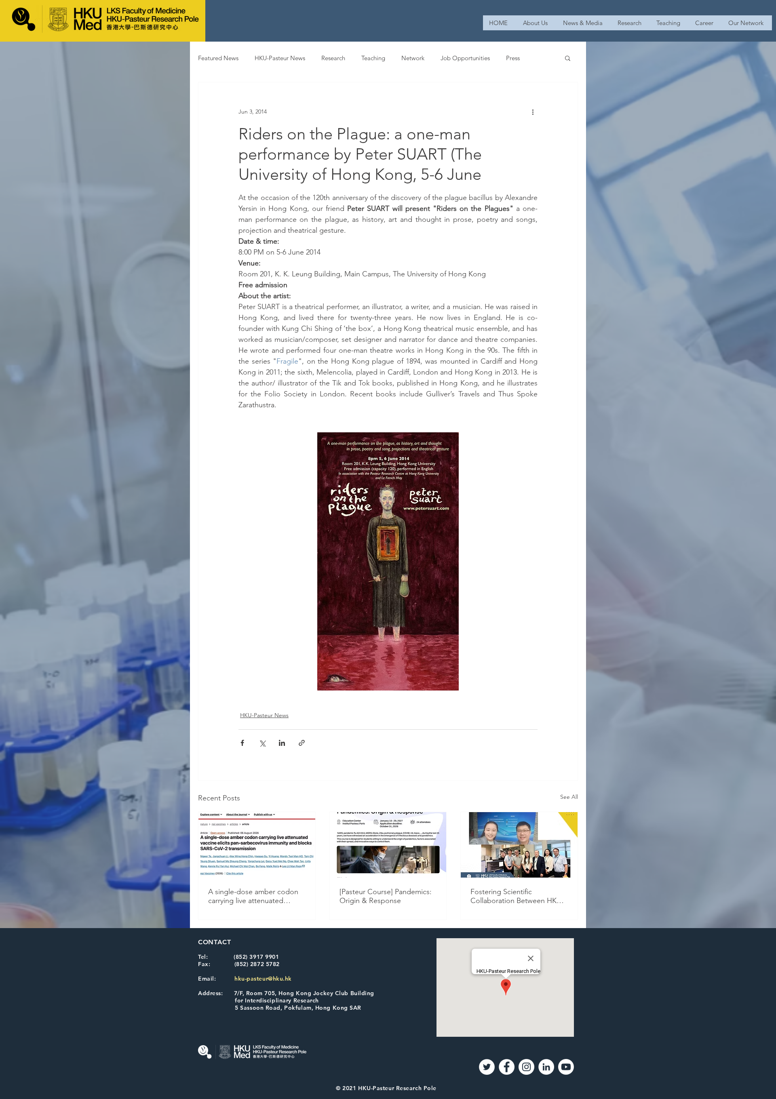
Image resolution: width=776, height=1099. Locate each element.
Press (513, 58)
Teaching (373, 58)
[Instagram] (526, 1067)
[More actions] (533, 111)
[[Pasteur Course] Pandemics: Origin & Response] (388, 845)
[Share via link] (302, 743)
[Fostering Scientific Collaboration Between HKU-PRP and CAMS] (519, 845)
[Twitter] (487, 1067)
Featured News (218, 58)
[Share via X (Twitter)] (262, 743)
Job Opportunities (465, 58)
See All (569, 796)
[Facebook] (507, 1067)
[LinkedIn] (546, 1067)
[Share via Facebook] (242, 743)
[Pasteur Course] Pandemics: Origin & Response (386, 896)
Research (333, 58)
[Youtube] (566, 1067)
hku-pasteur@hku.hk (263, 978)
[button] (567, 58)
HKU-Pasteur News (280, 58)
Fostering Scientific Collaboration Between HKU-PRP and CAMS (517, 896)
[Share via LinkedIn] (282, 743)
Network (412, 58)
